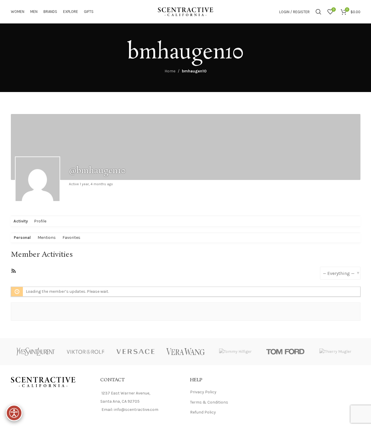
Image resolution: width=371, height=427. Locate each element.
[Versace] (135, 351)
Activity (20, 221)
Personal (22, 237)
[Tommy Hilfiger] (235, 351)
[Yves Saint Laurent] (36, 351)
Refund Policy (203, 412)
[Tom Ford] (285, 351)
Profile (40, 221)
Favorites (71, 237)
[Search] (318, 12)
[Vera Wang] (185, 351)
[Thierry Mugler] (335, 351)
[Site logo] (186, 11)
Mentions (47, 237)
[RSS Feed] (13, 272)
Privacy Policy (203, 391)
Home (170, 71)
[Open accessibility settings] (14, 413)
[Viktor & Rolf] (86, 351)
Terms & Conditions (209, 402)
